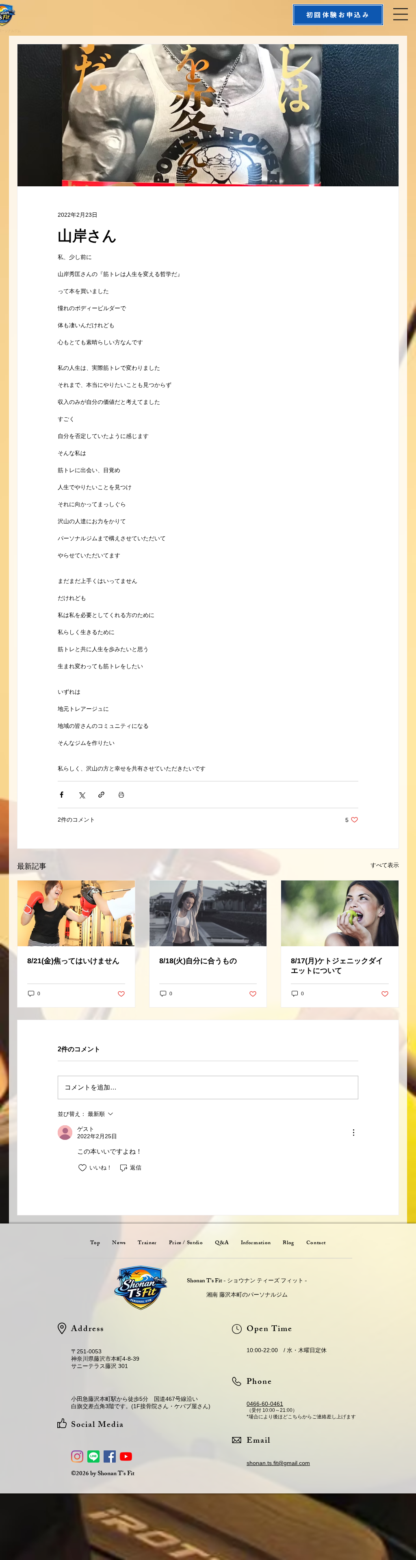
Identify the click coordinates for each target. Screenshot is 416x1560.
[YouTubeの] (126, 1456)
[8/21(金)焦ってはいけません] (76, 913)
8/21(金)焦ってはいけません (73, 961)
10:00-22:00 (262, 1350)
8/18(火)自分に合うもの (198, 961)
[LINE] (93, 1456)
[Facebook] (110, 1456)
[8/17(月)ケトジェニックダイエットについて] (340, 913)
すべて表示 (384, 865)
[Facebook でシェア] (61, 794)
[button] (400, 14)
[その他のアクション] (353, 1132)
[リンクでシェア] (101, 794)
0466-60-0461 (265, 1403)
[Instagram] (77, 1456)
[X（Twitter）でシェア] (81, 794)
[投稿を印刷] (121, 794)
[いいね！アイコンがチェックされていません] (82, 1168)
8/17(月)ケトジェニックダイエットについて (337, 966)
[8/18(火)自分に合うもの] (208, 913)
